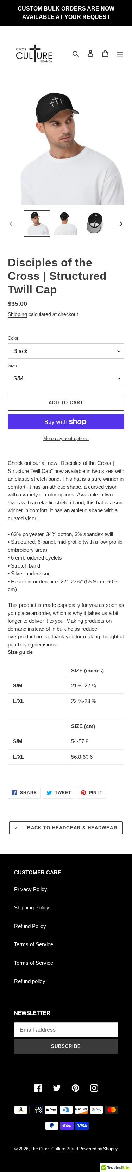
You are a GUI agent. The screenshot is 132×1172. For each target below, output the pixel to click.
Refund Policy (30, 926)
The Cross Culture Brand (55, 1148)
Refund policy (29, 981)
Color (13, 338)
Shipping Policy (31, 907)
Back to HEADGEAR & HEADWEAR (71, 828)
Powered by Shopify (98, 1148)
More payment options (66, 438)
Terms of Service (33, 944)
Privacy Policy (30, 889)
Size (12, 365)
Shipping (17, 314)
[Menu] (120, 53)
